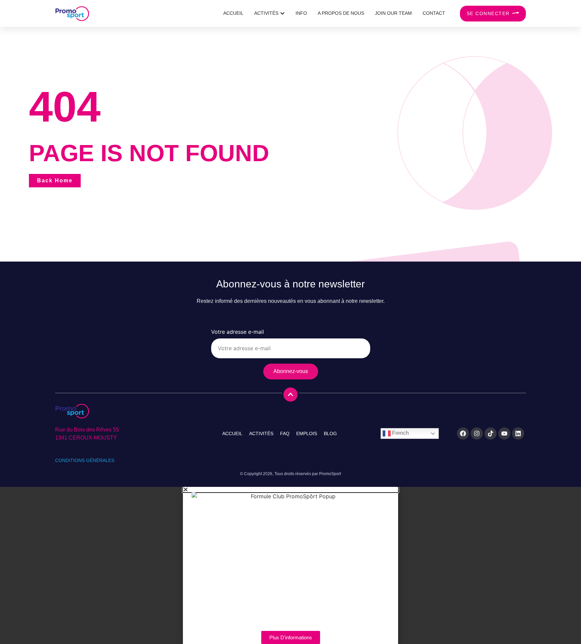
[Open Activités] (282, 13)
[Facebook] (463, 433)
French (400, 433)
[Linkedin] (518, 433)
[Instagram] (477, 433)
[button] (290, 489)
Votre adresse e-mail (237, 332)
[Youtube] (504, 433)
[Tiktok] (491, 433)
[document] (290, 565)
